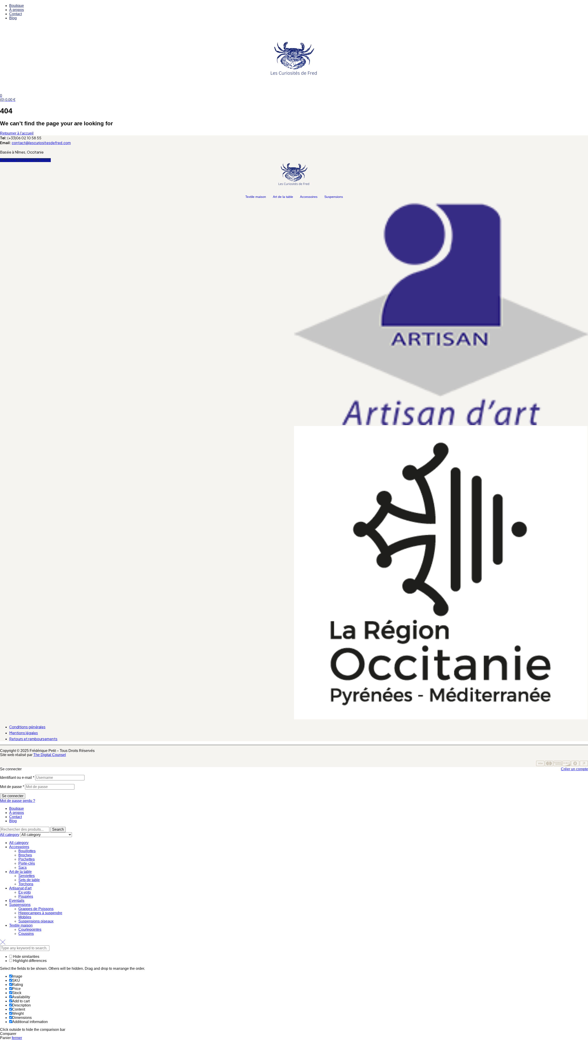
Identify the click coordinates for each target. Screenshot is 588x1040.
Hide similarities (25, 957)
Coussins (26, 934)
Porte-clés (26, 863)
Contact (15, 817)
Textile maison (255, 197)
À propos (16, 813)
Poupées (25, 896)
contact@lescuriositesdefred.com (41, 142)
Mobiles (24, 917)
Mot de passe (12, 787)
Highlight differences (29, 961)
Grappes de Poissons (36, 909)
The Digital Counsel (49, 755)
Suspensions (333, 197)
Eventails (16, 901)
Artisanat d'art (20, 888)
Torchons (25, 884)
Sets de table (29, 880)
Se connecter (12, 796)
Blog (13, 821)
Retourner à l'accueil (17, 133)
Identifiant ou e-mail (17, 777)
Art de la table (283, 197)
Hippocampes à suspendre (40, 913)
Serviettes (26, 876)
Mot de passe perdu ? (17, 801)
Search (58, 829)
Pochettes (26, 859)
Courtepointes (29, 929)
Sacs (22, 867)
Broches (25, 855)
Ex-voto (24, 892)
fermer (17, 1038)
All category (18, 843)
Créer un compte (574, 769)
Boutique (16, 808)
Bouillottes (27, 851)
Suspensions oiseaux (36, 921)
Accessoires (308, 197)
